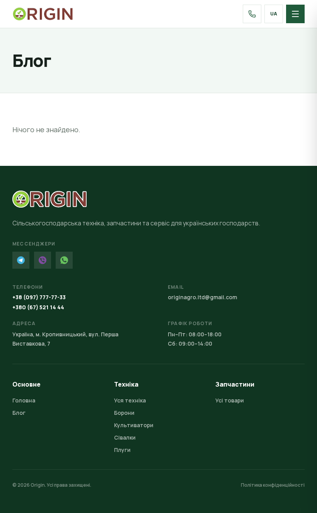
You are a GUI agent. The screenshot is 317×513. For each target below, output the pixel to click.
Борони (124, 412)
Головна (23, 400)
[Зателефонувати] (252, 14)
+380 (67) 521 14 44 (38, 307)
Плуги (122, 449)
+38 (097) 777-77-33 (39, 297)
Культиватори (133, 425)
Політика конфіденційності (273, 485)
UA (273, 13)
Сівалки (125, 437)
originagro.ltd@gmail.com (202, 297)
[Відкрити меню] (295, 14)
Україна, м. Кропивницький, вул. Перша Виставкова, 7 (65, 339)
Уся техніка (130, 400)
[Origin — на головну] (42, 14)
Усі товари (229, 400)
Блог (19, 412)
